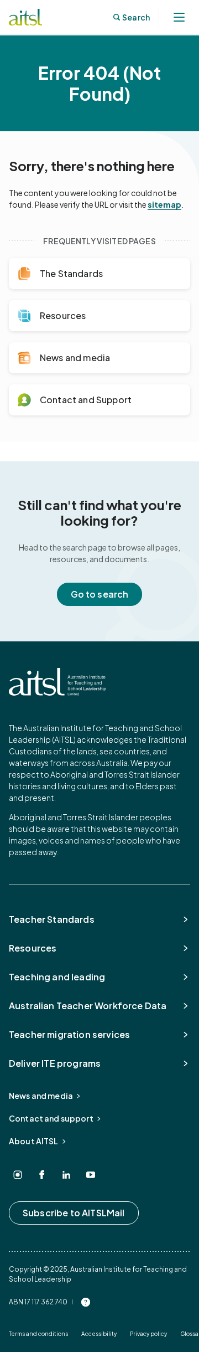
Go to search (100, 594)
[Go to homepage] (57, 682)
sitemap (164, 204)
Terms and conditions (38, 1333)
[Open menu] (179, 17)
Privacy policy (148, 1333)
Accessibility (99, 1333)
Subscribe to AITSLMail (74, 1213)
